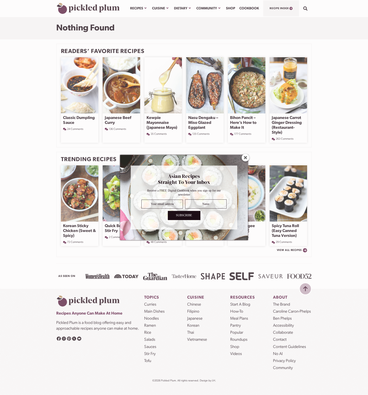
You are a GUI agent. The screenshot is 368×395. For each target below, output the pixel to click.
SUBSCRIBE (184, 215)
